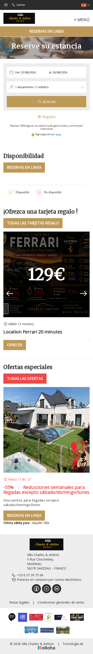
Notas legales (19, 602)
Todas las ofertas (25, 378)
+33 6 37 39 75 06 (30, 575)
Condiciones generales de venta (60, 602)
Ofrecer (14, 344)
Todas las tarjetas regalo (33, 223)
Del (17, 72)
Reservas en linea (46, 31)
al (50, 72)
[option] (46, 291)
